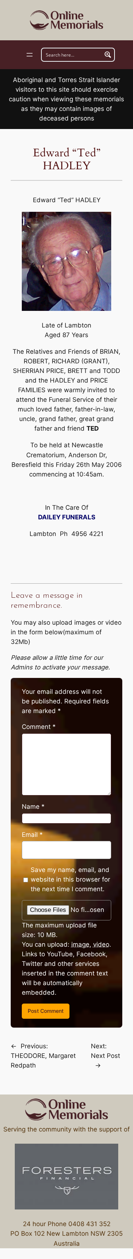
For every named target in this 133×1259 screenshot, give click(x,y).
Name (33, 806)
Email (32, 834)
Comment (39, 726)
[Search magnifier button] (108, 54)
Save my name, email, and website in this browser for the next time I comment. (70, 879)
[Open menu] (29, 54)
